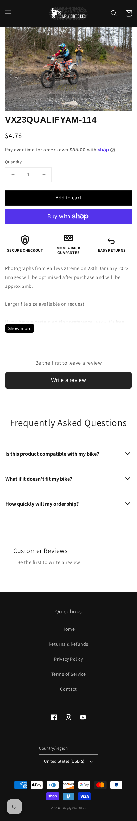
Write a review (68, 380)
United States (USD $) (64, 761)
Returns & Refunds (68, 644)
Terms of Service (68, 674)
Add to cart (69, 197)
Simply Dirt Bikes (74, 808)
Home (68, 629)
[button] (8, 13)
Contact (68, 689)
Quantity (13, 162)
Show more (20, 328)
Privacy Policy (68, 659)
